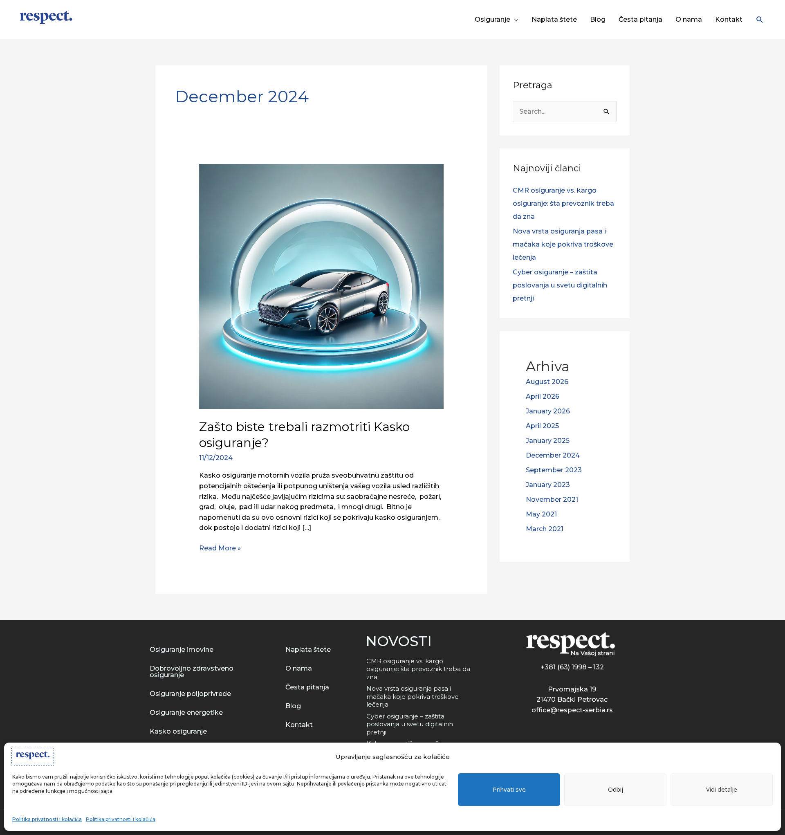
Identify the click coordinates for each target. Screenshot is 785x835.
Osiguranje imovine (181, 649)
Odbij (615, 789)
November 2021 (552, 499)
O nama (688, 19)
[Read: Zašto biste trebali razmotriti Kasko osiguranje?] (321, 286)
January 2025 (548, 440)
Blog (598, 19)
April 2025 (542, 426)
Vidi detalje (721, 789)
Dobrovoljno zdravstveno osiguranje (191, 671)
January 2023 (548, 485)
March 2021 (544, 529)
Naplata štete (554, 19)
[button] (760, 20)
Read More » (220, 547)
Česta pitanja (640, 19)
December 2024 (553, 455)
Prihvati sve (509, 789)
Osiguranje (492, 19)
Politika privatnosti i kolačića (47, 819)
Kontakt (728, 19)
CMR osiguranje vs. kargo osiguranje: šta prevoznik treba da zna (563, 203)
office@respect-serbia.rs (572, 710)
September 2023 (554, 470)
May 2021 (541, 514)
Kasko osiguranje (178, 731)
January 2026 (548, 411)
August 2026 (547, 382)
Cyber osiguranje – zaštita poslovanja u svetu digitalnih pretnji (560, 285)
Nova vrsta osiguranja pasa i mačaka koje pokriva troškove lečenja (563, 244)
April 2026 (542, 396)
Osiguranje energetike (186, 712)
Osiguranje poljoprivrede (190, 694)
